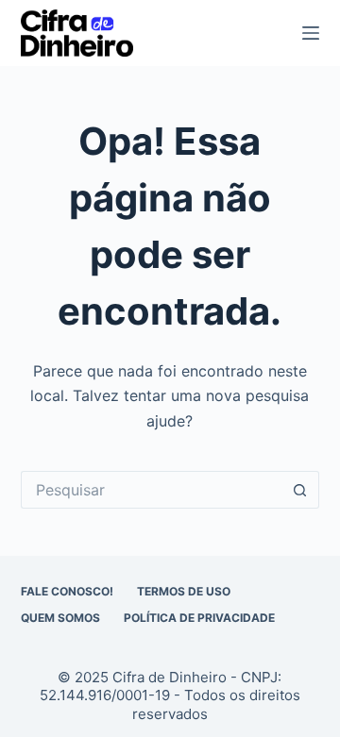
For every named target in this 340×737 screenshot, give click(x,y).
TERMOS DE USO (183, 591)
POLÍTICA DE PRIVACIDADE (199, 618)
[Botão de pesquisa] (300, 490)
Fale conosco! (67, 591)
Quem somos (60, 618)
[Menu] (310, 33)
